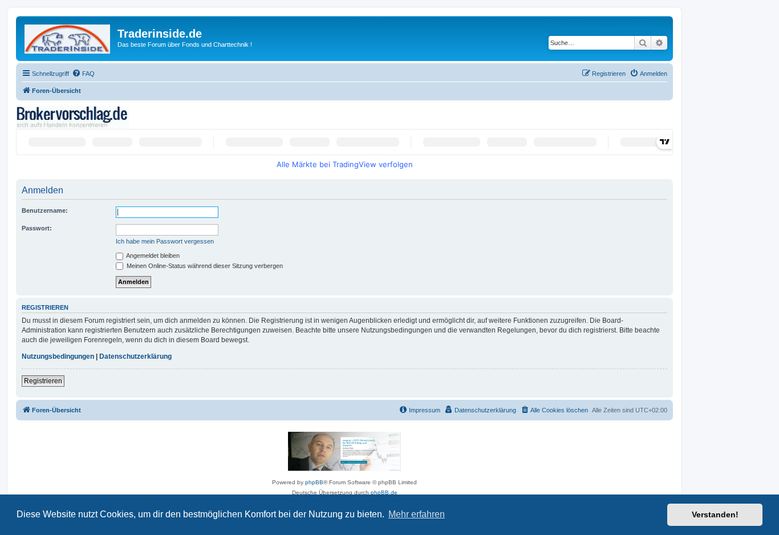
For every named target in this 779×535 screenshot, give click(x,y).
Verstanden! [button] (715, 514)
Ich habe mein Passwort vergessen (165, 241)
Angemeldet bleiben (152, 255)
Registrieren (43, 381)
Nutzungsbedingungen (58, 356)
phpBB (314, 482)
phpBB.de (384, 492)
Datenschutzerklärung (135, 356)
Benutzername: (45, 210)
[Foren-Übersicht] (68, 37)
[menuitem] (83, 73)
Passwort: (37, 228)
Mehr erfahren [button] (416, 514)
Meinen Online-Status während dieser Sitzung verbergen (204, 265)
